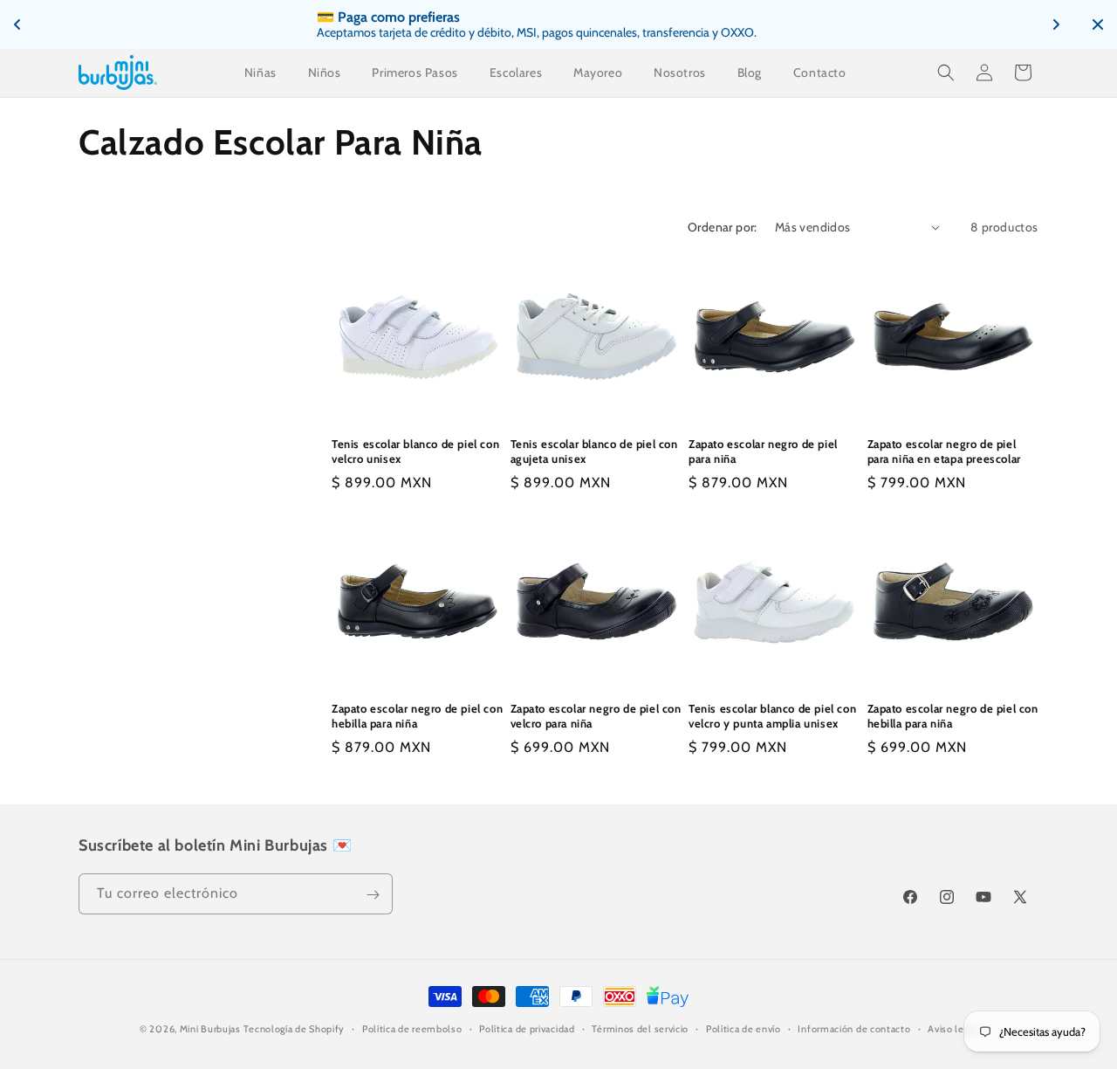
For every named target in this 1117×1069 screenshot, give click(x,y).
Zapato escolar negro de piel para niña (763, 451)
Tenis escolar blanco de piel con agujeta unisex (594, 451)
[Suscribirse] (372, 894)
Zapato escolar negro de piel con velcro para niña (596, 715)
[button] (946, 72)
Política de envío (743, 1028)
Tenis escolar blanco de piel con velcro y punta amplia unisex (772, 715)
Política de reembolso (412, 1028)
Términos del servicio (640, 1028)
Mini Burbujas (210, 1029)
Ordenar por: (722, 227)
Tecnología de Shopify (294, 1029)
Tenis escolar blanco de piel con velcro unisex (415, 451)
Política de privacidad (526, 1028)
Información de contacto (854, 1028)
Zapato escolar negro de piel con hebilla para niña (417, 715)
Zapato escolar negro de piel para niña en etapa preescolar (944, 451)
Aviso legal (952, 1028)
